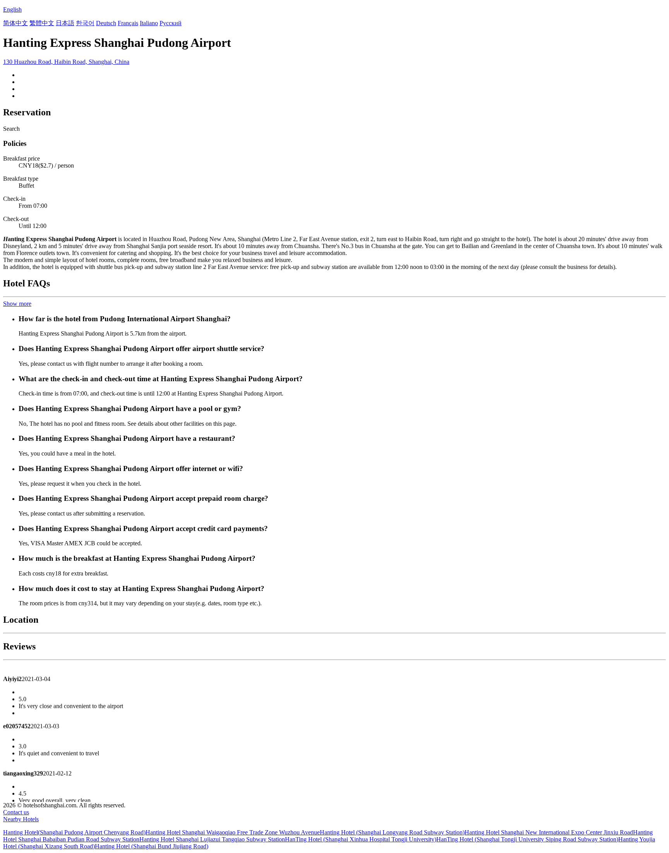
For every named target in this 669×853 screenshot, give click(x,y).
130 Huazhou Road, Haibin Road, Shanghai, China (66, 61)
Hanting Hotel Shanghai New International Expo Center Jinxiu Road (549, 832)
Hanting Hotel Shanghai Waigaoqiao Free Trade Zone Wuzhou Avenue (233, 832)
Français (128, 23)
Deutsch (106, 23)
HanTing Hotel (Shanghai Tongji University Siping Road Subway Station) (527, 839)
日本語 (65, 23)
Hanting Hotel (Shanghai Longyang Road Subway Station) (392, 832)
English (12, 9)
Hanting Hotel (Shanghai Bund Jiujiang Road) (151, 846)
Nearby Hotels (21, 819)
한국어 (85, 23)
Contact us (16, 812)
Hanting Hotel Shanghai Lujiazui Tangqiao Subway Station (212, 839)
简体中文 (15, 23)
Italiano (149, 23)
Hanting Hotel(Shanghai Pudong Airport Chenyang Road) (74, 832)
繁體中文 (41, 23)
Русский (171, 23)
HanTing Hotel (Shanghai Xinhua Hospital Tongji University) (360, 839)
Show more (17, 303)
